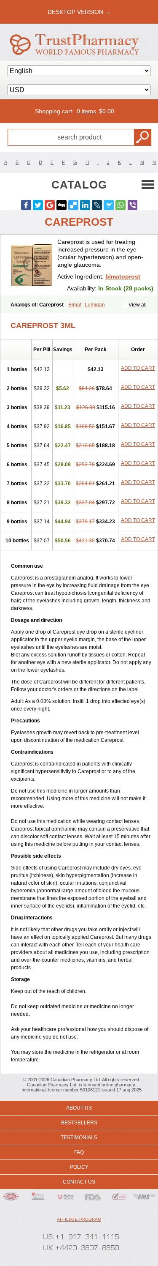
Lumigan (95, 305)
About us (79, 1108)
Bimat (74, 305)
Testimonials (79, 1137)
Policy (79, 1167)
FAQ (79, 1152)
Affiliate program (79, 1219)
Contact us (79, 1182)
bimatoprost (122, 276)
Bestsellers (79, 1123)
